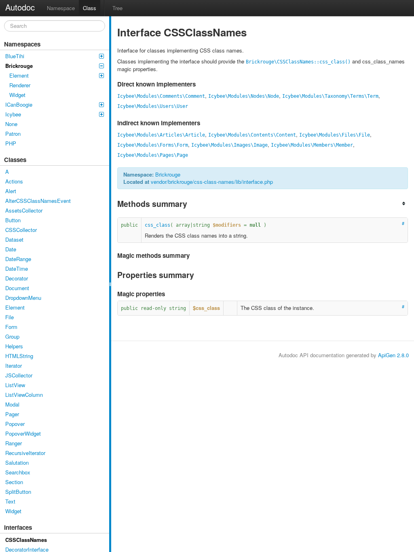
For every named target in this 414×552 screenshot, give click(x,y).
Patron (13, 133)
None (11, 124)
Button (13, 220)
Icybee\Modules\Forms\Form (152, 145)
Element (19, 75)
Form (11, 327)
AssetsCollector (23, 210)
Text (10, 501)
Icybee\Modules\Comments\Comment (161, 96)
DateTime (16, 268)
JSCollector (18, 375)
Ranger (13, 443)
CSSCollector (21, 230)
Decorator (16, 278)
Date (10, 249)
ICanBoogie (18, 104)
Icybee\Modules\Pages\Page (152, 155)
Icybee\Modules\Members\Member (312, 145)
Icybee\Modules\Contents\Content (252, 135)
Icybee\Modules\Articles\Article (161, 135)
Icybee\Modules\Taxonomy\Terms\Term (330, 96)
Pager (12, 414)
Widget (17, 95)
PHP (10, 143)
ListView (15, 385)
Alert (10, 191)
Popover (15, 424)
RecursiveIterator (25, 453)
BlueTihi (14, 56)
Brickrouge (19, 66)
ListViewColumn (24, 394)
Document (17, 288)
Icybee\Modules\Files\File (334, 135)
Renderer (19, 85)
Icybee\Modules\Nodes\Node (243, 96)
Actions (14, 181)
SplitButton (18, 491)
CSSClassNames (26, 540)
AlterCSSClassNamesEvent (38, 200)
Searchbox (17, 472)
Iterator (13, 365)
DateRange (18, 259)
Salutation (17, 462)
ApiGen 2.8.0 (393, 355)
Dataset (14, 239)
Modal (12, 404)
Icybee (13, 114)
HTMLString (19, 356)
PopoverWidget (23, 433)
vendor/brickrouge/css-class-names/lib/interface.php (212, 181)
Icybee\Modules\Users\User (152, 106)
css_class (157, 225)
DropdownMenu (23, 297)
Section (14, 482)
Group (12, 336)
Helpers (14, 346)
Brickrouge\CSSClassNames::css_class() (298, 62)
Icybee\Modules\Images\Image (229, 145)
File (9, 317)
